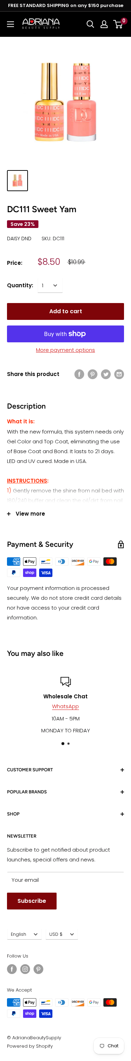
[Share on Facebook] (79, 374)
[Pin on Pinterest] (92, 374)
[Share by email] (119, 374)
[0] (118, 24)
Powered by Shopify (30, 1046)
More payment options (65, 350)
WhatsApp (65, 706)
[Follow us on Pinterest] (38, 969)
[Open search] (90, 24)
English (18, 934)
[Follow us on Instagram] (25, 969)
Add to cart (65, 311)
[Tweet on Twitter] (106, 374)
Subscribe (31, 901)
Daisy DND (19, 238)
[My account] (104, 24)
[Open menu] (10, 24)
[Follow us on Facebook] (12, 969)
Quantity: (20, 285)
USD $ (56, 934)
